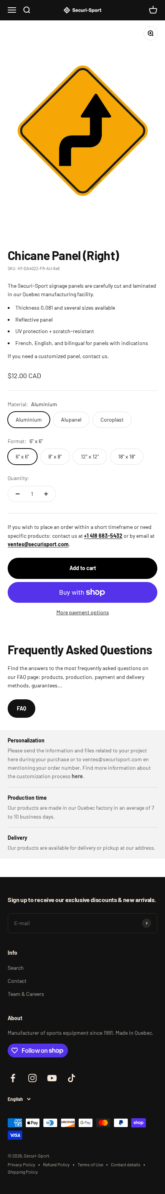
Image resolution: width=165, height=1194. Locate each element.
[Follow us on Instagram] (32, 1078)
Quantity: (18, 478)
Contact (17, 980)
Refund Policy (56, 1164)
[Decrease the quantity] (17, 494)
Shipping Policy (23, 1171)
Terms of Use (90, 1164)
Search (16, 967)
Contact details (125, 1164)
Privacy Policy (21, 1164)
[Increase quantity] (46, 494)
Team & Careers (26, 994)
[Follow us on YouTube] (52, 1078)
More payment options (82, 612)
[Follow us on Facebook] (13, 1078)
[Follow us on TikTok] (71, 1078)
